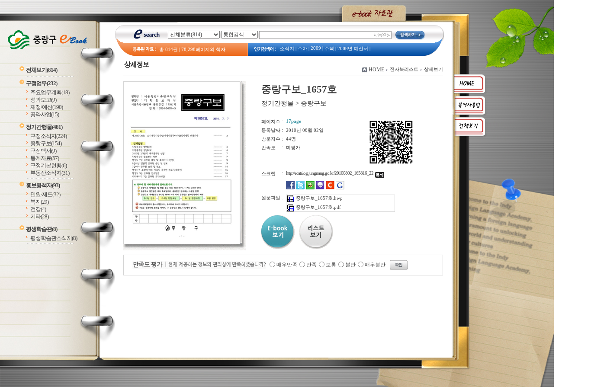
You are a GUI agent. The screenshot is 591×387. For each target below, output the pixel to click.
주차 (302, 48)
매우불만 (375, 265)
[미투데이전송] (320, 187)
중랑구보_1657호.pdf (318, 207)
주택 (329, 48)
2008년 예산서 (352, 48)
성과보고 (43, 99)
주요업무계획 (49, 92)
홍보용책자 (43, 185)
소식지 (287, 48)
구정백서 (43, 150)
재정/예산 (46, 107)
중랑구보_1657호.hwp (319, 198)
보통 (331, 265)
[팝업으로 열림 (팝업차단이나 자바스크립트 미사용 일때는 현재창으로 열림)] (181, 243)
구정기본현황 (48, 165)
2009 (316, 48)
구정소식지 (48, 136)
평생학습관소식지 (53, 238)
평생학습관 (41, 229)
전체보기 (41, 70)
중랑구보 (45, 143)
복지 (39, 201)
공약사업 (44, 114)
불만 (350, 265)
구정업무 (41, 83)
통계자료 (44, 158)
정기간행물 (44, 127)
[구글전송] (340, 187)
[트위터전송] (300, 187)
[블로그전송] (310, 187)
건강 (38, 209)
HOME (376, 70)
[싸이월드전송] (330, 187)
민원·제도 (45, 194)
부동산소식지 (49, 173)
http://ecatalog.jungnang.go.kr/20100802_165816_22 (330, 173)
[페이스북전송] (290, 187)
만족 (311, 265)
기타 (39, 216)
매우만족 (286, 265)
